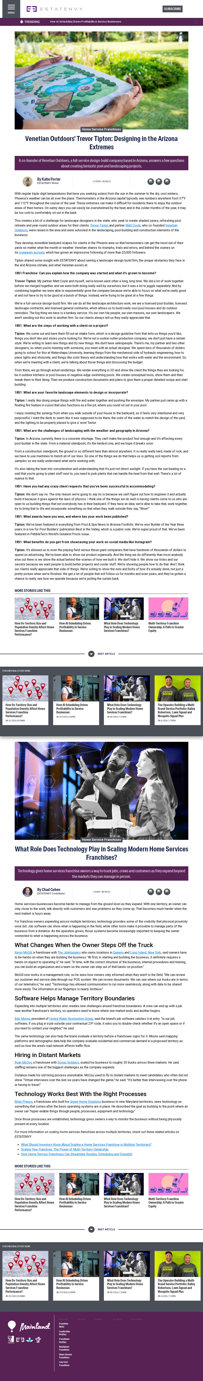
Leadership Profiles (64, 1333)
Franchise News (63, 1325)
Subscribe (172, 9)
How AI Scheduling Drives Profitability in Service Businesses (85, 21)
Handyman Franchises (64, 1348)
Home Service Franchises (101, 129)
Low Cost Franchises (64, 1363)
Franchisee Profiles (64, 1340)
